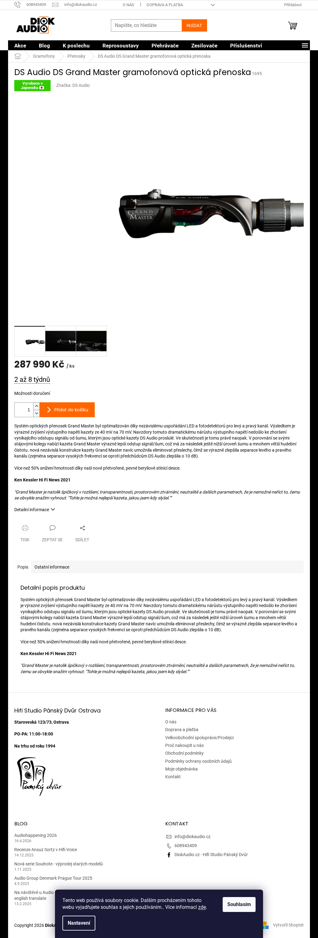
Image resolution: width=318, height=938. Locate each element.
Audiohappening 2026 (35, 835)
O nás (128, 4)
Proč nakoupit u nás (184, 745)
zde (202, 907)
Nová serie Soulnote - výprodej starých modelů (58, 863)
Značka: (73, 85)
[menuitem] (20, 45)
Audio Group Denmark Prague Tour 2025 (53, 878)
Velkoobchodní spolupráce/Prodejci (199, 737)
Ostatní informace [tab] (51, 567)
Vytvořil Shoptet (288, 924)
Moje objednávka (181, 768)
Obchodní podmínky (184, 753)
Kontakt (173, 776)
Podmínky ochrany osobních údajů (198, 761)
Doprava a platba (165, 4)
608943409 (186, 845)
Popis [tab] (22, 567)
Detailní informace (31, 509)
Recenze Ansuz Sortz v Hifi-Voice (45, 849)
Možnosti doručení (32, 393)
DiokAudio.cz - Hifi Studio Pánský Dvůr (211, 854)
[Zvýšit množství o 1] (36, 406)
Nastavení (79, 923)
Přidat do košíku (71, 410)
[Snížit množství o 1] (36, 413)
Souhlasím (239, 904)
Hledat (194, 25)
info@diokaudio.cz (193, 836)
